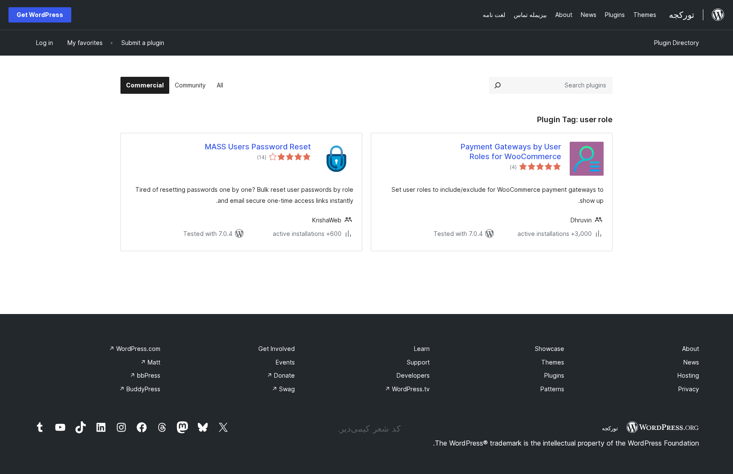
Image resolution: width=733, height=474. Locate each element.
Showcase (549, 348)
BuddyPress (139, 389)
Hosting (688, 375)
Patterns (552, 389)
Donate (281, 375)
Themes (552, 362)
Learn (422, 348)
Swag (283, 389)
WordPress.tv (407, 389)
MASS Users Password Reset (258, 146)
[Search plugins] (497, 85)
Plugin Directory (676, 42)
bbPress (145, 375)
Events (285, 362)
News (691, 362)
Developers (413, 375)
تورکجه (610, 428)
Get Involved (276, 348)
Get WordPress (40, 14)
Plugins (554, 375)
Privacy (688, 389)
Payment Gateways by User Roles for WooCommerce (511, 151)
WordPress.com (134, 348)
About (690, 348)
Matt (150, 362)
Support (418, 362)
